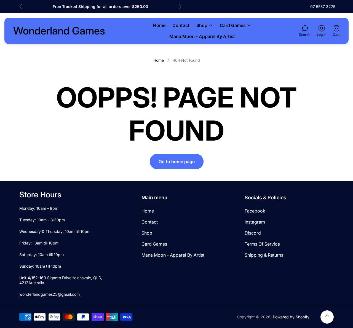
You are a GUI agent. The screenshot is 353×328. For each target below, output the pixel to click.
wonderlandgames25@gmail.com (49, 294)
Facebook (255, 211)
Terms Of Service (262, 244)
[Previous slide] (21, 6)
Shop (146, 233)
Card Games (154, 244)
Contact (149, 222)
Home (158, 60)
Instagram (255, 222)
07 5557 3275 (322, 6)
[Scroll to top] (327, 317)
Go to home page (177, 161)
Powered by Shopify (291, 316)
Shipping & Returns (264, 255)
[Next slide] (179, 6)
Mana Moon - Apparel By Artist (172, 255)
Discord (253, 233)
